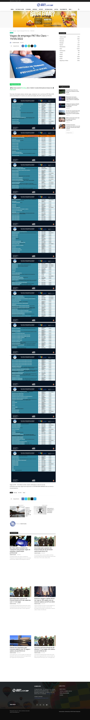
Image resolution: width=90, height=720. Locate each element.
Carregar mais (69, 132)
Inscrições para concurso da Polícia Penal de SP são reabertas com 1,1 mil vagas (20, 600)
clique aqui (12, 89)
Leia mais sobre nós (50, 693)
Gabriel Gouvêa (16, 42)
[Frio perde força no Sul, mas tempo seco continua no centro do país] (62, 91)
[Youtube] (47, 705)
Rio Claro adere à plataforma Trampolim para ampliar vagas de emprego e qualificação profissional (20, 550)
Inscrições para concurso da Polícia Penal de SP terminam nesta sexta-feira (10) (43, 549)
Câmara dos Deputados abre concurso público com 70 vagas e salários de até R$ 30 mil (20, 649)
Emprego (14, 30)
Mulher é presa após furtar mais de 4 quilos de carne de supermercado (72, 119)
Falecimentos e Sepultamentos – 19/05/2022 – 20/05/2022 (50, 510)
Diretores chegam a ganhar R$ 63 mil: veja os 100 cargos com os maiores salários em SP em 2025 (44, 600)
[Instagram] (40, 705)
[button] (78, 9)
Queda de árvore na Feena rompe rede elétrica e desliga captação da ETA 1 (28, 512)
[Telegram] (35, 46)
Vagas (24, 492)
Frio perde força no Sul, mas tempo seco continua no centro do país (72, 91)
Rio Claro (20, 492)
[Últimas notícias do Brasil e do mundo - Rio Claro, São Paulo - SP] (20, 690)
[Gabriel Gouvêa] (11, 42)
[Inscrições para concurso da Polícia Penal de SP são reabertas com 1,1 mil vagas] (20, 591)
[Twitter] (26, 46)
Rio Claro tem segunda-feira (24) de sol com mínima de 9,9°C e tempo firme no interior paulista (73, 112)
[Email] (32, 46)
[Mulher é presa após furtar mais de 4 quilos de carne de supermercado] (62, 119)
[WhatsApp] (29, 46)
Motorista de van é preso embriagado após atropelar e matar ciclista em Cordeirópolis (72, 98)
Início (11, 30)
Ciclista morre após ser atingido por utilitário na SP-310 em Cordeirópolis (72, 105)
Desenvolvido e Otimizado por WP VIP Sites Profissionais (69, 711)
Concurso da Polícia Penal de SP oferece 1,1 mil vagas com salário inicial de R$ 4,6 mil (44, 649)
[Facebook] (23, 46)
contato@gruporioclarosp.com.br (41, 698)
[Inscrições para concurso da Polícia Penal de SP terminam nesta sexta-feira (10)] (45, 541)
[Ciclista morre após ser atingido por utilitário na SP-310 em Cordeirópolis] (62, 105)
